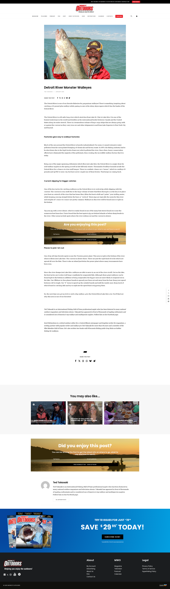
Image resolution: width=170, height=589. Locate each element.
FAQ (88, 574)
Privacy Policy (147, 566)
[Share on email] (69, 98)
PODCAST (52, 16)
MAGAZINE (35, 16)
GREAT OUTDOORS (74, 16)
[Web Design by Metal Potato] (163, 586)
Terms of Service (148, 569)
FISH (59, 16)
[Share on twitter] (60, 98)
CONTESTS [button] (110, 16)
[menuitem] (35, 16)
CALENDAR (101, 16)
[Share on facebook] (58, 98)
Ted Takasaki (48, 91)
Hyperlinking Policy (149, 571)
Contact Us (91, 577)
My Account (91, 566)
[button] (4, 575)
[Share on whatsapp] (64, 98)
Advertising (91, 569)
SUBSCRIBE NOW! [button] (112, 537)
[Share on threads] (62, 98)
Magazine (118, 566)
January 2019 (60, 91)
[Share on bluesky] (67, 98)
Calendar (118, 574)
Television (118, 569)
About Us (90, 571)
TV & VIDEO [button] (44, 16)
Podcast (117, 571)
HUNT (64, 16)
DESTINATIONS (91, 16)
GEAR (83, 16)
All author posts (61, 499)
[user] (137, 16)
